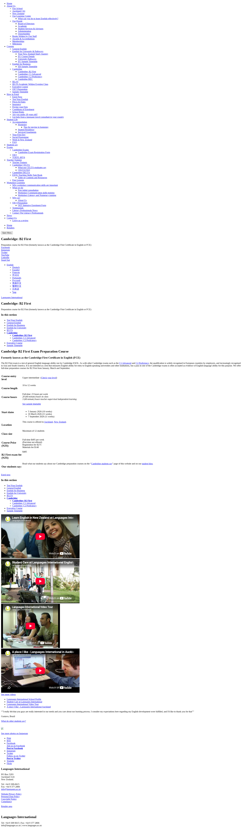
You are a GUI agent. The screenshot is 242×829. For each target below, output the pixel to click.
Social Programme (20, 137)
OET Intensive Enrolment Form (32, 205)
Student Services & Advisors (30, 28)
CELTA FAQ (24, 170)
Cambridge (17, 69)
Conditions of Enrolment (23, 109)
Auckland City (18, 11)
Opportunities (24, 34)
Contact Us (12, 218)
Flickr (9, 763)
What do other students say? (13, 721)
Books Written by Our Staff (24, 36)
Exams (10, 147)
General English (19, 49)
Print (9, 738)
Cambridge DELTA (21, 172)
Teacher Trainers (19, 162)
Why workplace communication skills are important (35, 185)
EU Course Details (26, 56)
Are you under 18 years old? (25, 114)
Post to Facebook (15, 748)
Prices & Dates (18, 102)
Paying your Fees (20, 107)
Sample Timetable (20, 92)
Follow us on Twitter (16, 756)
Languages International (11, 297)
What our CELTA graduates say (32, 167)
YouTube (5, 255)
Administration (24, 31)
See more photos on (14, 733)
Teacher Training (14, 160)
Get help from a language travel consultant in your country (38, 117)
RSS (9, 741)
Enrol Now (17, 97)
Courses (10, 46)
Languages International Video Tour (23, 704)
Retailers (10, 228)
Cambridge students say (101, 463)
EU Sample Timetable (27, 61)
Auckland (48, 422)
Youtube (10, 761)
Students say (12, 145)
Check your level (48, 377)
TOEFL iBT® (18, 157)
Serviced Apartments (27, 132)
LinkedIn (5, 257)
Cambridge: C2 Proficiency (30, 76)
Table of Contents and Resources (32, 177)
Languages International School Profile (24, 699)
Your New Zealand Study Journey (33, 54)
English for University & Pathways (27, 51)
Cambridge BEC (25, 79)
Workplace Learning (16, 182)
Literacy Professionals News (25, 210)
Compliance (6, 801)
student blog (147, 463)
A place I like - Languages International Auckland (29, 707)
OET (14, 155)
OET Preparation (19, 89)
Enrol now (6, 475)
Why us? (16, 198)
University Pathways (27, 59)
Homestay (22, 124)
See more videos (8, 694)
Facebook (5, 247)
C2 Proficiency (142, 363)
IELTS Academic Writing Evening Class (30, 84)
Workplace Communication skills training (36, 193)
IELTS (15, 81)
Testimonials (17, 208)
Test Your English (20, 99)
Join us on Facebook (16, 746)
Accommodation (19, 122)
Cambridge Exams (20, 150)
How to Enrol (13, 94)
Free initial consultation (28, 190)
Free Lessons (18, 180)
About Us (11, 6)
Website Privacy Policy (11, 794)
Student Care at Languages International (24, 702)
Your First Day (18, 134)
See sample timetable (31, 404)
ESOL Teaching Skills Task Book (27, 175)
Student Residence (26, 129)
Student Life (12, 119)
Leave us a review (20, 220)
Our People (17, 21)
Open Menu (7, 233)
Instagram (5, 250)
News (9, 215)
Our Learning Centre (21, 16)
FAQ (14, 142)
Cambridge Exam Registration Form (34, 152)
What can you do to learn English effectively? (38, 18)
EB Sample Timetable (27, 66)
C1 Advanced (125, 363)
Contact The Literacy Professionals (27, 213)
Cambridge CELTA (21, 165)
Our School (17, 8)
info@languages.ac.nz (11, 789)
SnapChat (5, 260)
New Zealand (18, 13)
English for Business (21, 64)
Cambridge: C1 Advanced (29, 74)
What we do (17, 187)
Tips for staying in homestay (36, 127)
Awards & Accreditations (23, 39)
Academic (22, 26)
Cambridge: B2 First (27, 71)
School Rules (18, 112)
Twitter (4, 252)
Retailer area (6, 806)
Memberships (18, 41)
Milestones (17, 44)
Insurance (16, 104)
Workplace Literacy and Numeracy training (37, 195)
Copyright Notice (9, 799)
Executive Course (20, 87)
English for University (16, 328)
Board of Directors (26, 23)
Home (9, 3)
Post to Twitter (14, 758)
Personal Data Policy (10, 796)
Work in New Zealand (22, 140)
